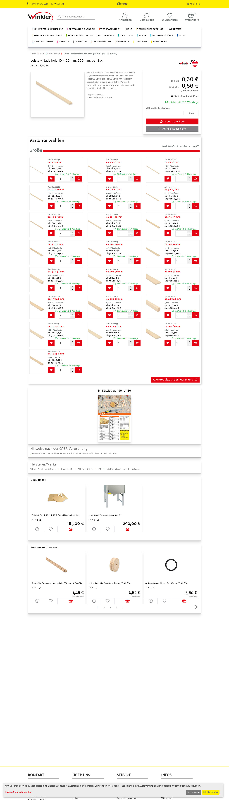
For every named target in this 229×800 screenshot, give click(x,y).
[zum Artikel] (38, 170)
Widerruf (167, 798)
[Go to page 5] (123, 607)
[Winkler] (183, 63)
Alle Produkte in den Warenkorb (173, 379)
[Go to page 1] (98, 607)
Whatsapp (59, 4)
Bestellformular (127, 798)
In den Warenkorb (174, 121)
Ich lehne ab (193, 792)
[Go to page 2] (104, 607)
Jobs (75, 798)
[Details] (37, 601)
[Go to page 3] (110, 607)
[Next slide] (195, 607)
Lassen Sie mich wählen (18, 792)
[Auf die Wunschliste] (51, 601)
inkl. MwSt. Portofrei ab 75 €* (183, 96)
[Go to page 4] (116, 607)
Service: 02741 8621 (39, 4)
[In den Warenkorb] (71, 601)
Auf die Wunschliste (174, 128)
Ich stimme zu (211, 792)
